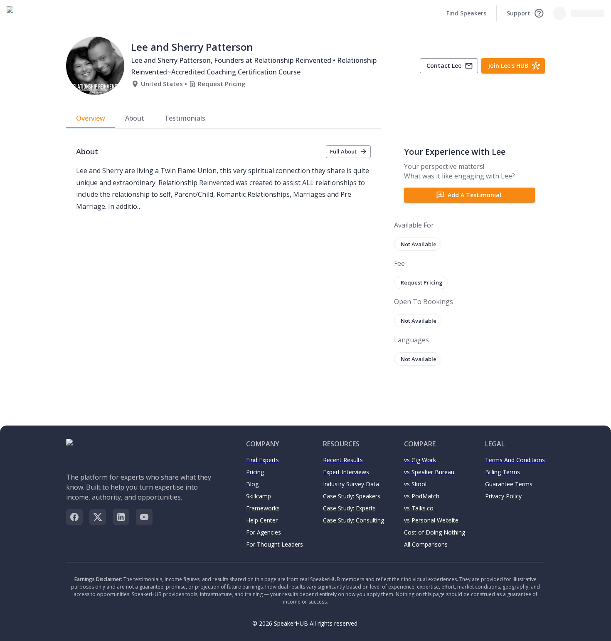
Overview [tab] (90, 118)
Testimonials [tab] (184, 118)
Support (518, 13)
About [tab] (134, 118)
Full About (343, 151)
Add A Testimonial (474, 195)
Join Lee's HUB (508, 65)
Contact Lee (443, 65)
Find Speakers (466, 13)
